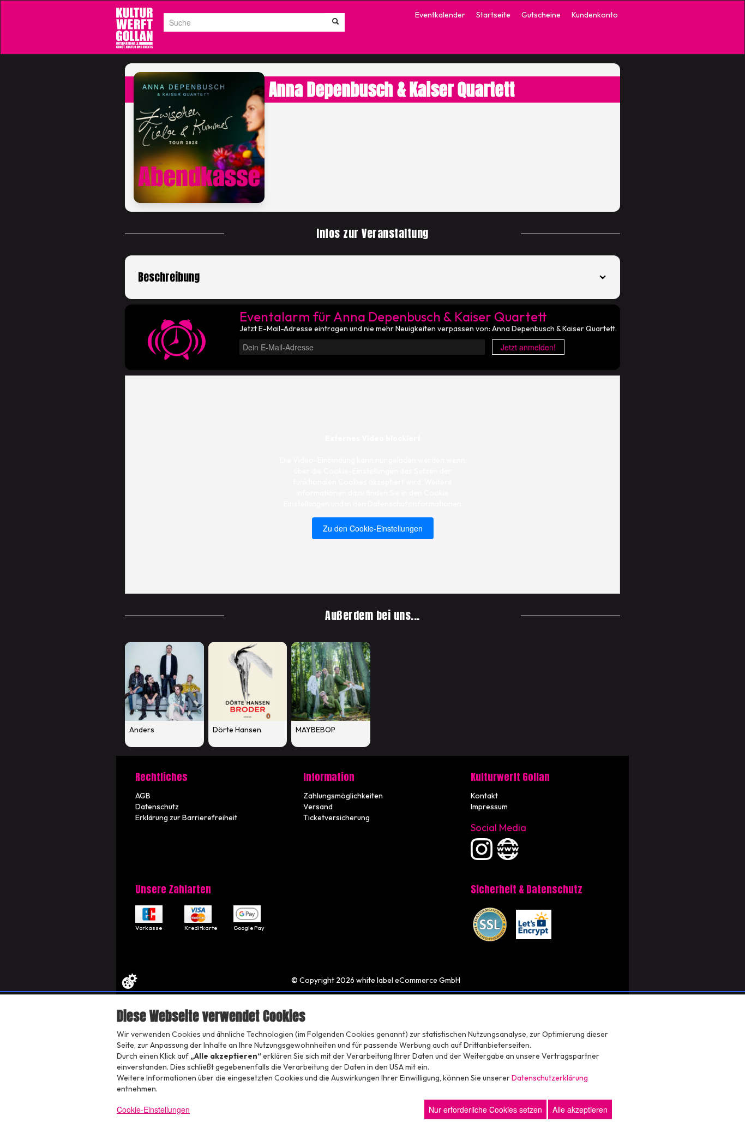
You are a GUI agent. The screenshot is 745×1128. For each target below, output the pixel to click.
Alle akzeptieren (580, 1109)
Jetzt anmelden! (528, 347)
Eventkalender (440, 15)
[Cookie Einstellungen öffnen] (129, 981)
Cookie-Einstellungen (153, 1109)
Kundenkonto (595, 15)
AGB (143, 796)
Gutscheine (541, 15)
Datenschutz (157, 806)
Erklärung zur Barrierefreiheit (186, 817)
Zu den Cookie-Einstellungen (373, 528)
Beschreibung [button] (169, 276)
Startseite (493, 15)
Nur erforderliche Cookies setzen (485, 1109)
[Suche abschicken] (335, 22)
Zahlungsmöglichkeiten (343, 796)
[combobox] (244, 22)
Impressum (489, 806)
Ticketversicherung (336, 817)
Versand (318, 806)
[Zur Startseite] (134, 28)
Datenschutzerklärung (550, 1078)
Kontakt (484, 796)
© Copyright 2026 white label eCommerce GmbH (375, 980)
